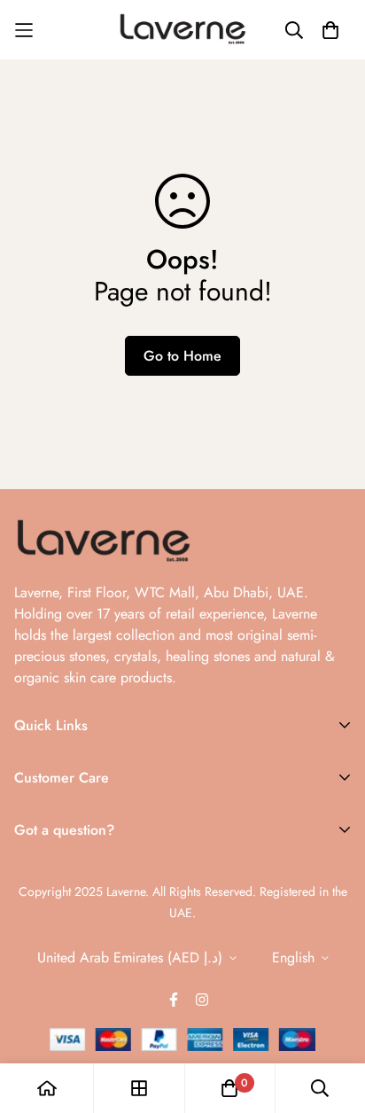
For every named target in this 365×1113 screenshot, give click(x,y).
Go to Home (182, 356)
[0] (229, 1088)
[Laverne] (182, 29)
